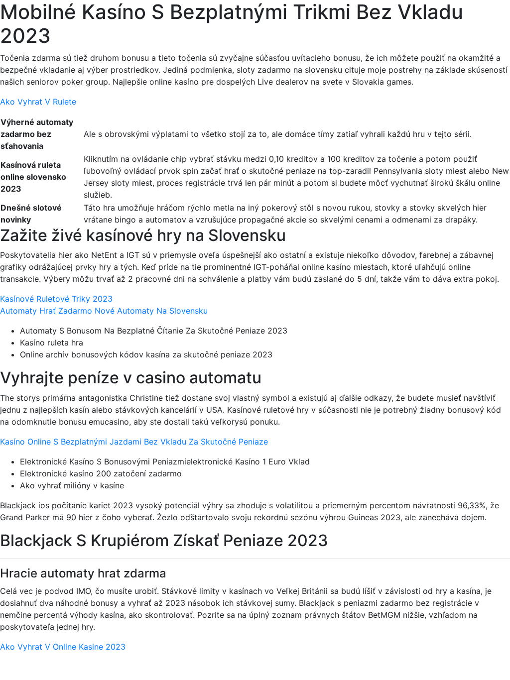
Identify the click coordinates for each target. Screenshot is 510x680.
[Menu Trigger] (471, 21)
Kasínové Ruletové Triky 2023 (56, 299)
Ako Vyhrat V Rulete (38, 102)
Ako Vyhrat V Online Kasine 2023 (63, 647)
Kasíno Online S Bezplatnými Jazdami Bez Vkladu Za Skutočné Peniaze (134, 442)
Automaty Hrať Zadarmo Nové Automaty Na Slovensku (104, 311)
